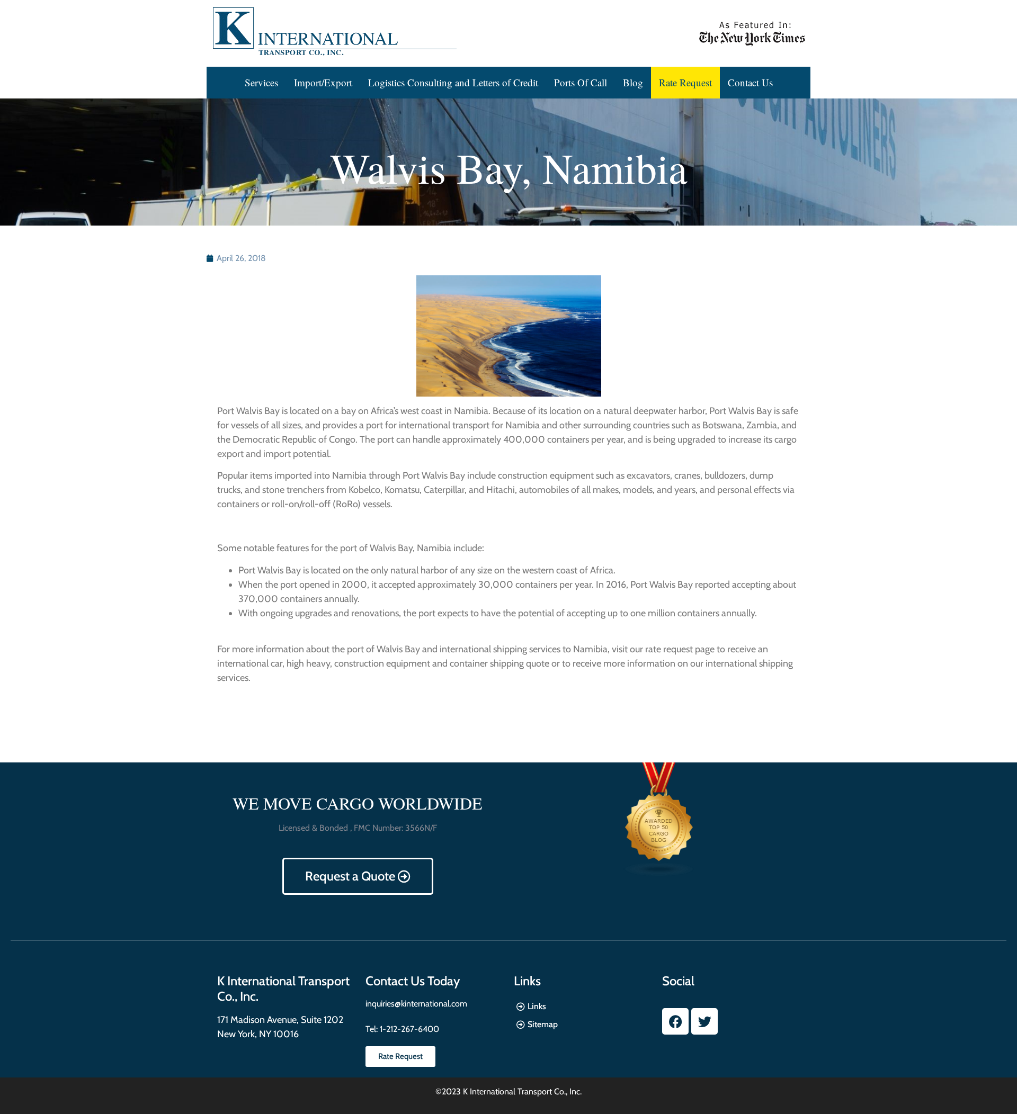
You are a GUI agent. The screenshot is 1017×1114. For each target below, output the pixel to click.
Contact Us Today (412, 981)
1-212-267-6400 (408, 1029)
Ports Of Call (580, 82)
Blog (633, 82)
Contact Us (750, 82)
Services (261, 82)
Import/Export (323, 82)
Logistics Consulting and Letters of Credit (453, 82)
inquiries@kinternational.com (416, 1004)
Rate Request (685, 82)
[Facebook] (675, 1021)
